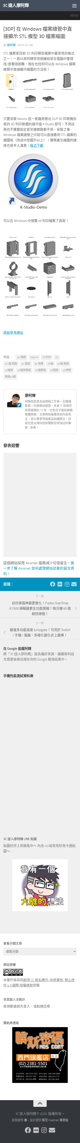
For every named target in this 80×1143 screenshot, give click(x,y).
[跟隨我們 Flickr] (59, 584)
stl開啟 (54, 370)
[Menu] (74, 5)
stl (56, 357)
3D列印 (46, 357)
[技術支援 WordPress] (25, 1120)
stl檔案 (9, 370)
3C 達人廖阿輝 (16, 5)
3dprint (34, 357)
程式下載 (36, 146)
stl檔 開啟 (63, 363)
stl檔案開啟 (24, 370)
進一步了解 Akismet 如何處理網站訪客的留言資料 (38, 568)
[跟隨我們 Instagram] (67, 584)
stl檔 (50, 363)
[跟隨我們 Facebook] (52, 584)
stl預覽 (67, 370)
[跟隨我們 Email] (74, 584)
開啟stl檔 (10, 376)
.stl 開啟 (21, 357)
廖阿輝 (11, 45)
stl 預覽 (38, 363)
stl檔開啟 (40, 370)
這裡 (46, 1006)
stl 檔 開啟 (11, 363)
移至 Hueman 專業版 (55, 1120)
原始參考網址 (13, 333)
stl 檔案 (25, 363)
